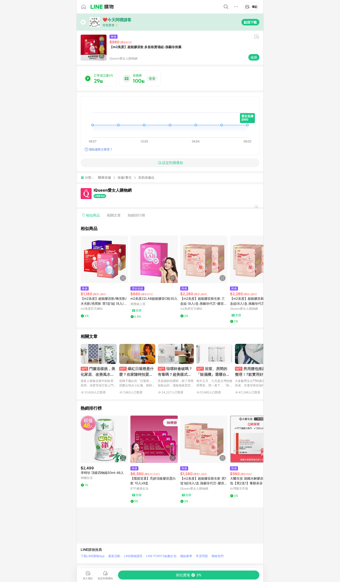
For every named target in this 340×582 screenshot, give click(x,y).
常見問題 (202, 556)
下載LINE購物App (93, 556)
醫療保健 (104, 177)
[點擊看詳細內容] (104, 259)
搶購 (254, 57)
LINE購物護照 (133, 556)
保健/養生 (124, 177)
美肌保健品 (146, 177)
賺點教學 (186, 556)
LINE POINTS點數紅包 (161, 556)
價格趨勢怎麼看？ (101, 149)
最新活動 (114, 556)
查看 (152, 78)
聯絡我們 (218, 556)
